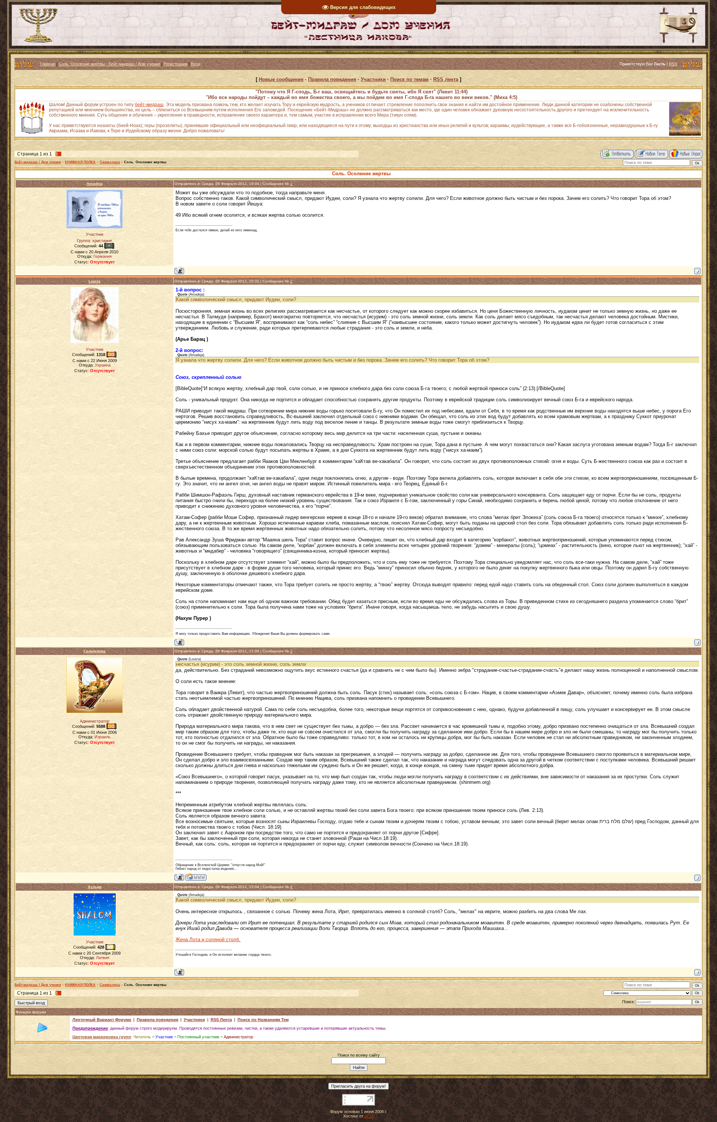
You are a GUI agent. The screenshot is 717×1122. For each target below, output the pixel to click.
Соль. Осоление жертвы (145, 162)
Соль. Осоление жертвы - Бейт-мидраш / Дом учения (109, 64)
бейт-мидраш (149, 104)
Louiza (94, 281)
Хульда (95, 887)
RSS (673, 64)
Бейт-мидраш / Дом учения (38, 162)
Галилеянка (95, 651)
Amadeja (95, 184)
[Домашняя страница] (196, 877)
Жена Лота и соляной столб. (208, 939)
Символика (110, 162)
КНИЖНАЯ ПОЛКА (80, 162)
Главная (47, 64)
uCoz (369, 1116)
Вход (195, 64)
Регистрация (175, 64)
